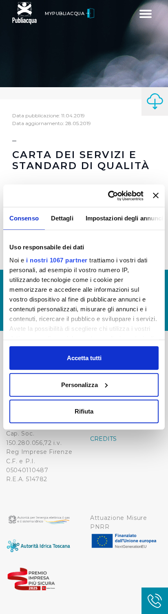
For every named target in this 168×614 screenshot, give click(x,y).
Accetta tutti (84, 357)
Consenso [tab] (24, 218)
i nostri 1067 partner (57, 259)
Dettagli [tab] (62, 218)
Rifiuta (84, 411)
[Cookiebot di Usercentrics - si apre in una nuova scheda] (109, 195)
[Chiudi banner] (156, 195)
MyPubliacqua (65, 13)
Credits (103, 438)
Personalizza (79, 384)
